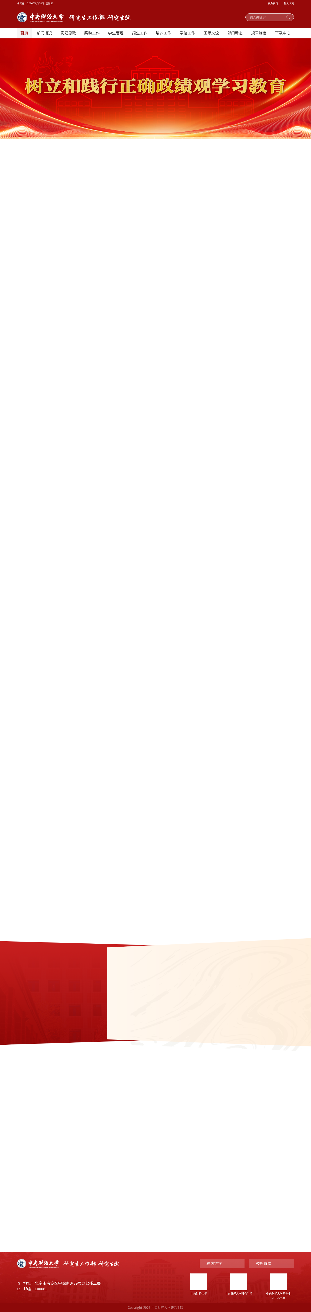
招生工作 (140, 33)
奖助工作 (92, 33)
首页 (24, 33)
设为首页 (273, 3)
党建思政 (68, 33)
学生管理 (116, 33)
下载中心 (283, 33)
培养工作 (163, 33)
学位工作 (187, 33)
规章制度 (259, 33)
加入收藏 (289, 3)
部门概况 (44, 33)
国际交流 (211, 33)
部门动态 (235, 33)
